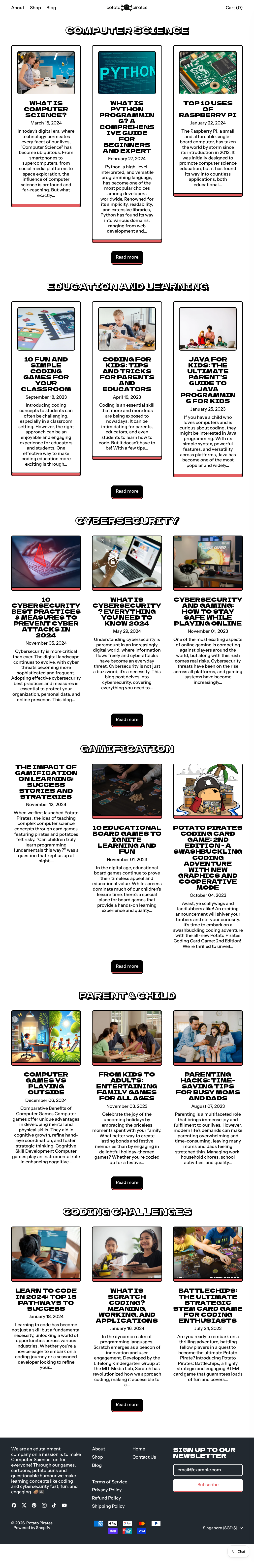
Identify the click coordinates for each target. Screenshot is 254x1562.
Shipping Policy (108, 1506)
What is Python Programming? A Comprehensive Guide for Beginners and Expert (127, 126)
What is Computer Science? (46, 108)
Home (138, 1449)
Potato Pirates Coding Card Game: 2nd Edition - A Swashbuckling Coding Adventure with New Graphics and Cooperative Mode (208, 857)
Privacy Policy (107, 1490)
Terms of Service (109, 1482)
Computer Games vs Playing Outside (46, 1083)
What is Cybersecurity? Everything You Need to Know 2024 (127, 611)
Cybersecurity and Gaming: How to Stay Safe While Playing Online (208, 611)
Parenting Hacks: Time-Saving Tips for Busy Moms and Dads (208, 1086)
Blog (51, 7)
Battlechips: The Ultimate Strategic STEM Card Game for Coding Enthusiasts (208, 1305)
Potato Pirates (39, 1522)
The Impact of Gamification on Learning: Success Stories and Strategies (46, 781)
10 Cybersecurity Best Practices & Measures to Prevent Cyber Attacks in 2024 (46, 617)
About (17, 7)
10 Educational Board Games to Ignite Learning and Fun (127, 839)
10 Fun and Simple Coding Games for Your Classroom (46, 374)
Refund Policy (106, 1498)
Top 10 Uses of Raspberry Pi (208, 108)
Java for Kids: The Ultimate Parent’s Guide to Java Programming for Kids (208, 380)
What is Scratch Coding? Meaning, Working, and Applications (127, 1305)
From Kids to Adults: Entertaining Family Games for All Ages (127, 1086)
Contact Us (144, 1457)
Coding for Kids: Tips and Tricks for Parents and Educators (127, 374)
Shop (35, 7)
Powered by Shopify (31, 1527)
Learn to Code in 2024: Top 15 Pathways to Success (46, 1299)
